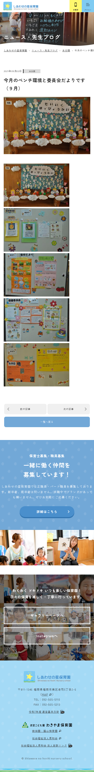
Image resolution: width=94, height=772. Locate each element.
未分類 (32, 71)
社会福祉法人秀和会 (44, 738)
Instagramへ (47, 635)
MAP (45, 694)
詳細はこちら (47, 511)
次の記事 (68, 409)
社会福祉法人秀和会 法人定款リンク (44, 745)
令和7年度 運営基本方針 (44, 711)
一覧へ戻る (47, 421)
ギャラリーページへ (47, 615)
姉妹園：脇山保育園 (44, 731)
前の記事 (25, 409)
